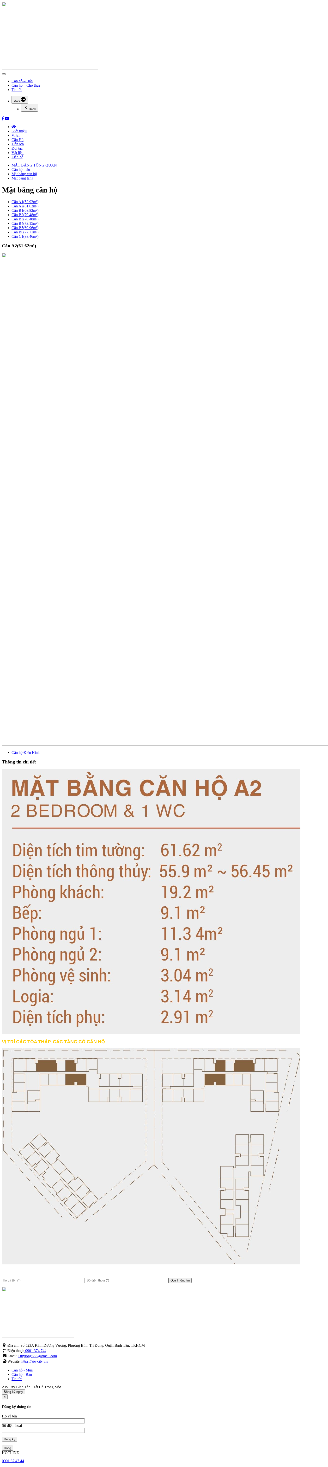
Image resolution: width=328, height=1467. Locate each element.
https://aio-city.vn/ (34, 1361)
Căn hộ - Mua (22, 1370)
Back (32, 109)
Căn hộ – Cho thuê (26, 85)
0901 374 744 (35, 1351)
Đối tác (17, 148)
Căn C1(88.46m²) (25, 236)
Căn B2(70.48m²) (25, 215)
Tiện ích (18, 144)
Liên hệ (17, 157)
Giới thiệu (19, 131)
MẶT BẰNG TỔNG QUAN (34, 165)
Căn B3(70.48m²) (25, 219)
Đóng (7, 1448)
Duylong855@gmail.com (37, 1356)
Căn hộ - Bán (22, 1374)
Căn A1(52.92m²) (25, 202)
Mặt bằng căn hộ (24, 174)
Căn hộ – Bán (22, 81)
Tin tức (17, 90)
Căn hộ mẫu (21, 169)
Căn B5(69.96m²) (25, 228)
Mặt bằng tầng (22, 178)
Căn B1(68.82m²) (25, 210)
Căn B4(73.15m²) (25, 223)
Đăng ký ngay (13, 1392)
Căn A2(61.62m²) (25, 206)
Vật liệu (18, 153)
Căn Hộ (18, 140)
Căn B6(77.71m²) (25, 232)
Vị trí (15, 135)
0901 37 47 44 (13, 1461)
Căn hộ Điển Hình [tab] (26, 752)
